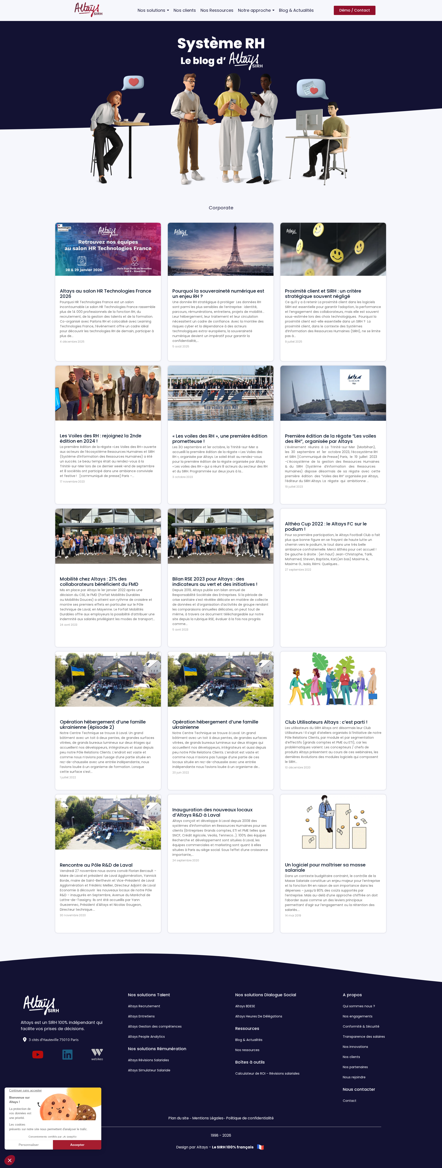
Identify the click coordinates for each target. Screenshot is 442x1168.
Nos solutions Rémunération (157, 1049)
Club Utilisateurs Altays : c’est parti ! (326, 722)
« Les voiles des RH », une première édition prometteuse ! (219, 438)
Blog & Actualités (248, 1040)
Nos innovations (355, 1046)
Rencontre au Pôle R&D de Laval (96, 865)
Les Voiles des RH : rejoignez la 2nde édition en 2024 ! (100, 438)
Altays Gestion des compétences (155, 1026)
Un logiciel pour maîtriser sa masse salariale (325, 867)
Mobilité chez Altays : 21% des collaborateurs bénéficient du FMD (99, 581)
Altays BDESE (245, 1006)
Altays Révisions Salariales (148, 1060)
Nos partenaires (355, 1067)
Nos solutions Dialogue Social (265, 995)
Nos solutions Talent (149, 995)
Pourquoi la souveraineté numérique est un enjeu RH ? (218, 293)
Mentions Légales (207, 1118)
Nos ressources (247, 1050)
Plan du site (178, 1118)
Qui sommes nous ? (359, 1006)
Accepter (77, 1145)
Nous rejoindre (354, 1077)
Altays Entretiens (141, 1016)
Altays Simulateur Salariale (149, 1070)
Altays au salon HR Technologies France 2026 (105, 293)
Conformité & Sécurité (361, 1026)
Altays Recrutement (144, 1006)
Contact (349, 1100)
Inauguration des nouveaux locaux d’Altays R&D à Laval (212, 812)
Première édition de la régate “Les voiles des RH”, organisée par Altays (330, 438)
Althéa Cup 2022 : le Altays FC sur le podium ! (326, 526)
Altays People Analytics (146, 1036)
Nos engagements (357, 1016)
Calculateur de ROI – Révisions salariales (267, 1073)
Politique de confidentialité (250, 1118)
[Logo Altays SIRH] (88, 9)
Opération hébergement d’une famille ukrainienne (215, 724)
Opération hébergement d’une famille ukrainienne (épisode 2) (103, 724)
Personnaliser (29, 1145)
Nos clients (351, 1057)
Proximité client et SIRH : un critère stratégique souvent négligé (323, 293)
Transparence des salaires (364, 1036)
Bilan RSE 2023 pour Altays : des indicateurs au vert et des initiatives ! (214, 581)
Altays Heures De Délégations (258, 1016)
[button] (9, 1160)
